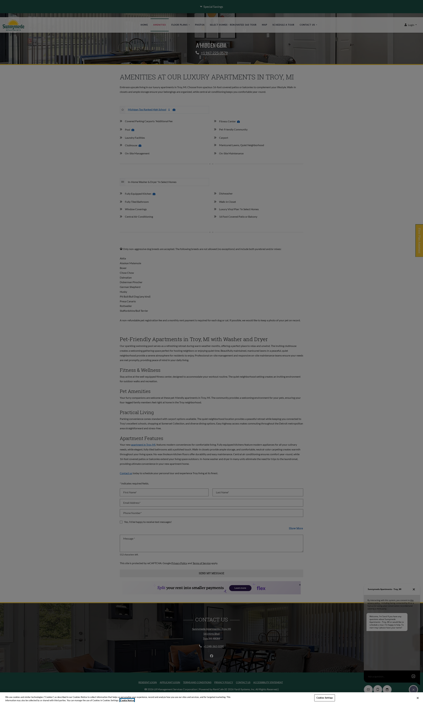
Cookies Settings (324, 697)
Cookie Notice (127, 700)
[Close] (417, 698)
